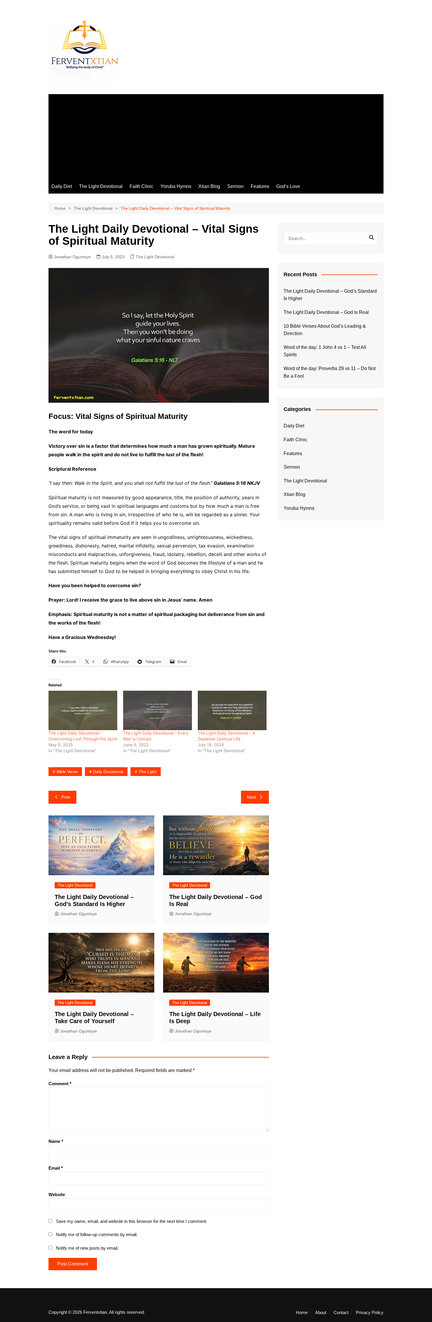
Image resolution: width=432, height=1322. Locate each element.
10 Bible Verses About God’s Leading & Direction (325, 330)
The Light (147, 771)
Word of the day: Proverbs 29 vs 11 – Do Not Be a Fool (330, 372)
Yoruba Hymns (175, 186)
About (320, 1312)
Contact (341, 1312)
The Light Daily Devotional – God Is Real (326, 312)
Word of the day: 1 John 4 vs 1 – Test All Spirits (325, 351)
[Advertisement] (216, 135)
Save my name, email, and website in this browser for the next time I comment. (131, 1221)
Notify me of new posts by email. (87, 1248)
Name (55, 1141)
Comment (59, 1083)
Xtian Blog (209, 186)
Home (302, 1312)
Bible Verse (67, 771)
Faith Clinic (141, 186)
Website (56, 1194)
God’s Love (288, 186)
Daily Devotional (108, 771)
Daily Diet (61, 186)
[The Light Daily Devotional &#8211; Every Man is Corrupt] (157, 710)
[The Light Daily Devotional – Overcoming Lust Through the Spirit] (82, 710)
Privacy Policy (370, 1312)
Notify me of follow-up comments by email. (97, 1234)
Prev (66, 797)
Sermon (235, 186)
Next (251, 797)
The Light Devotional (101, 186)
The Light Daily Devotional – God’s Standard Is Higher (330, 295)
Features (260, 186)
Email (55, 1168)
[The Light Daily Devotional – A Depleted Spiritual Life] (232, 710)
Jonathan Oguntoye (72, 256)
